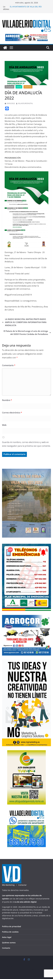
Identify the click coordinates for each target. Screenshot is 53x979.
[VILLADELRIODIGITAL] (5, 48)
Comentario (8, 365)
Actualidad (9, 87)
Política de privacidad (11, 926)
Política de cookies (10, 932)
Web (4, 425)
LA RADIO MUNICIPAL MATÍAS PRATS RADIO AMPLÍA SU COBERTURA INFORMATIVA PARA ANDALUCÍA (25, 322)
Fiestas (19, 87)
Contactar (22, 885)
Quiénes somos (9, 942)
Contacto (6, 948)
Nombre (7, 400)
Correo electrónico (12, 412)
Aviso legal (6, 937)
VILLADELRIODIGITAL (25, 103)
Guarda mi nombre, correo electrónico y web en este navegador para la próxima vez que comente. (26, 444)
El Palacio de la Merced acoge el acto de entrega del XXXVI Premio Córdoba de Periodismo (26, 332)
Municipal (28, 87)
